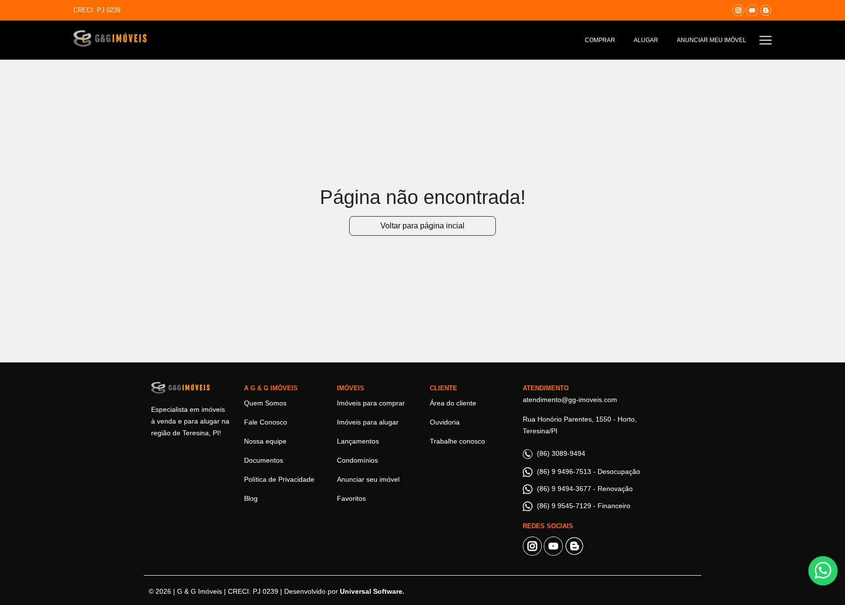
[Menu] (765, 40)
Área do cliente (453, 403)
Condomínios (357, 460)
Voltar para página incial (422, 226)
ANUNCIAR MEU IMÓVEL (711, 40)
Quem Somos (265, 403)
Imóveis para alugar (368, 422)
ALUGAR (646, 40)
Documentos (263, 460)
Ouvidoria (445, 422)
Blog (251, 498)
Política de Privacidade (279, 479)
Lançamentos (358, 441)
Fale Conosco (265, 422)
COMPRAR (600, 40)
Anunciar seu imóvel (368, 479)
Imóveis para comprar (371, 403)
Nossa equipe (265, 441)
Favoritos (351, 498)
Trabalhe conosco (457, 441)
